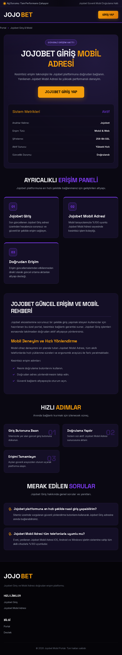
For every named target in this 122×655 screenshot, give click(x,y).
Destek (8, 632)
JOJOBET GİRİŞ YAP (61, 92)
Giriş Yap (108, 14)
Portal (3, 27)
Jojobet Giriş (11, 602)
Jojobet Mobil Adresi (15, 608)
